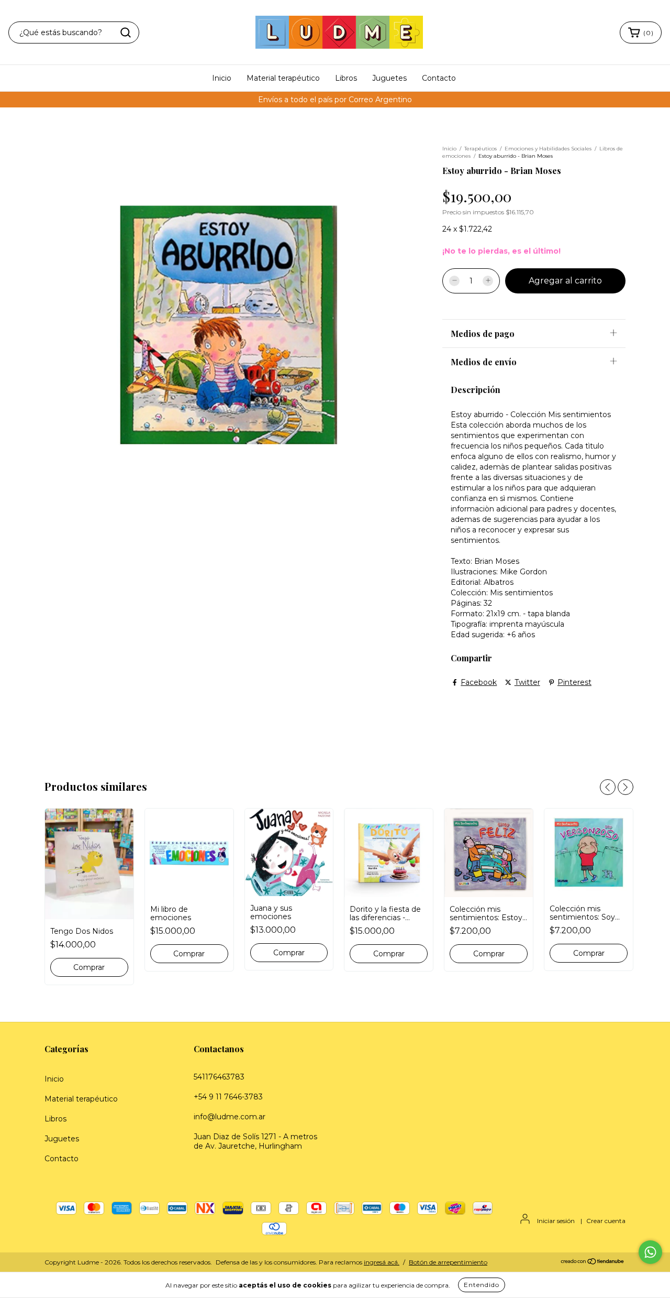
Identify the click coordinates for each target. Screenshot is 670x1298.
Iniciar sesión (556, 1221)
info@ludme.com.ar (229, 1116)
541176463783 (219, 1077)
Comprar (389, 953)
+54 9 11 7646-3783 (228, 1096)
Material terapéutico (283, 78)
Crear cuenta (606, 1221)
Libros (346, 78)
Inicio (221, 78)
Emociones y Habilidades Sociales (548, 148)
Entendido (481, 1285)
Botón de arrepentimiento (448, 1262)
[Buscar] (125, 32)
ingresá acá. (381, 1262)
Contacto (439, 78)
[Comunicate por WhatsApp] (650, 1252)
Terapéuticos (480, 148)
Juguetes (389, 78)
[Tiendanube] (593, 1263)
